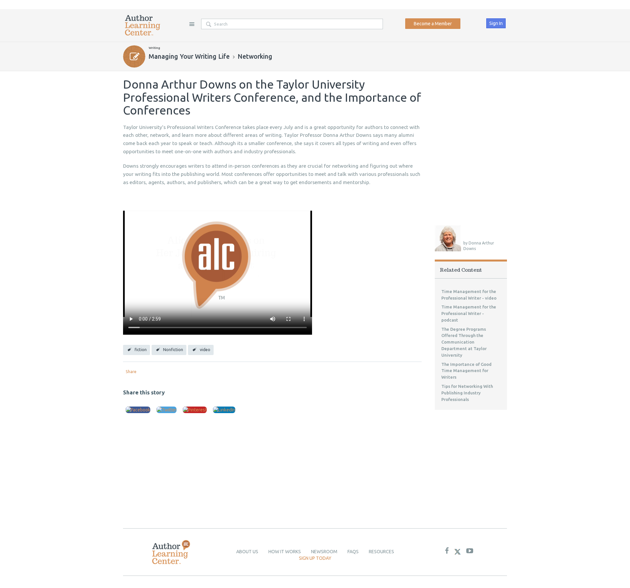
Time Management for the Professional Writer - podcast (468, 313)
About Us (247, 551)
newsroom (324, 551)
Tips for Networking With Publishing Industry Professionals (467, 393)
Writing (154, 48)
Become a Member (433, 23)
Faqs (353, 551)
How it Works (284, 551)
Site (192, 24)
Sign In (496, 23)
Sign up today (315, 558)
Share (131, 371)
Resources (381, 551)
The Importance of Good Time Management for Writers (466, 371)
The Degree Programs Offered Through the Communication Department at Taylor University (464, 342)
